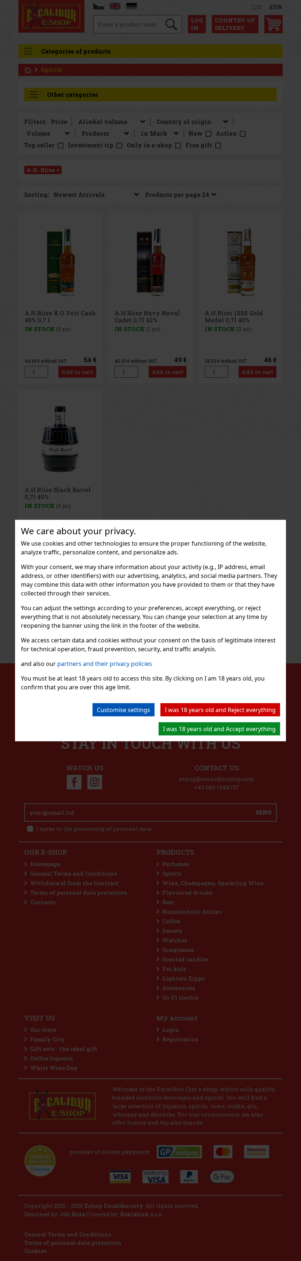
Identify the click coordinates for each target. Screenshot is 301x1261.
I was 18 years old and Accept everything (219, 729)
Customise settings (123, 710)
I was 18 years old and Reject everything (220, 710)
